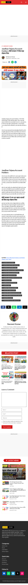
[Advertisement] (14, 21)
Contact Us (4, 560)
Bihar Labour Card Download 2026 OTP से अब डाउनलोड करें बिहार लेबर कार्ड (7, 367)
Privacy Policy (5, 564)
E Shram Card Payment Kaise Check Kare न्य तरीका (7, 382)
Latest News (4, 549)
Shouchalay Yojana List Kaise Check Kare (16, 502)
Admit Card (4, 546)
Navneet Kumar (11, 56)
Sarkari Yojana (8, 46)
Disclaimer (4, 562)
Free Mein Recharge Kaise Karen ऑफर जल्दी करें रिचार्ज (17, 496)
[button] (21, 2)
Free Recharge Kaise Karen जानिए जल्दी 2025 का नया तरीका (17, 508)
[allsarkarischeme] (6, 2)
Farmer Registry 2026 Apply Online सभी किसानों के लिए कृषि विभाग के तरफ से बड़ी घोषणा (20, 367)
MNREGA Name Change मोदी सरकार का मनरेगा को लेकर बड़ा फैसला (20, 382)
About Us (4, 558)
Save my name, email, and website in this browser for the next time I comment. (13, 422)
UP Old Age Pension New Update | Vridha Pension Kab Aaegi (17, 483)
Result (3, 547)
